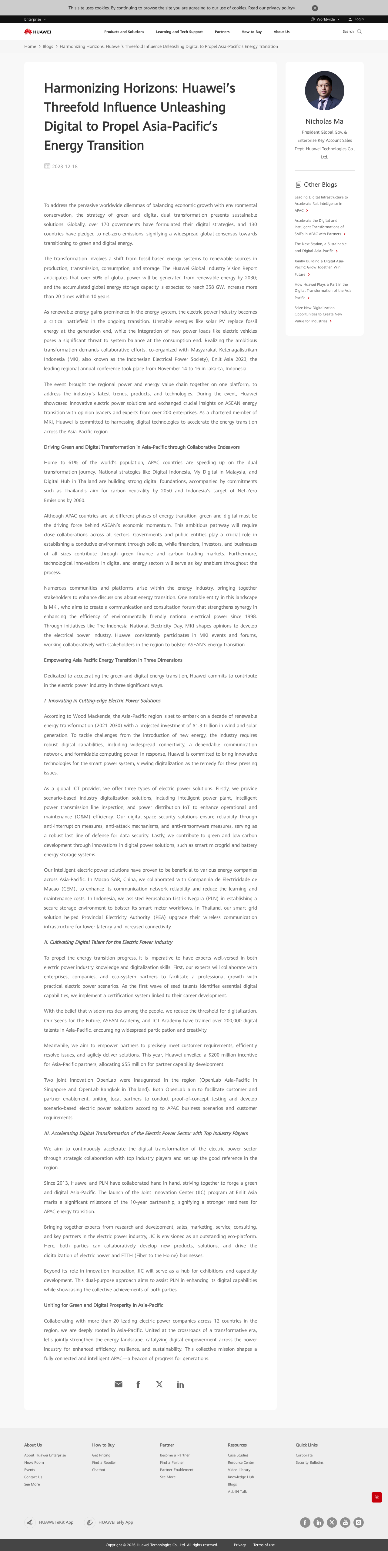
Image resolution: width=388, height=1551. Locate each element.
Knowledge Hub (241, 1477)
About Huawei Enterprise (45, 1455)
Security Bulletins (309, 1462)
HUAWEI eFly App (116, 1522)
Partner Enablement (176, 1470)
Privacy (240, 1545)
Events (29, 1470)
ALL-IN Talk (237, 1491)
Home (30, 46)
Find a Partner (172, 1462)
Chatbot (98, 1470)
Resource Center (241, 1462)
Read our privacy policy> (271, 7)
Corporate (304, 1455)
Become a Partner (175, 1455)
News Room (34, 1462)
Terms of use (264, 1545)
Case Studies (238, 1455)
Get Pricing (101, 1455)
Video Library (239, 1470)
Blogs (48, 46)
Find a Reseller (104, 1462)
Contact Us (33, 1477)
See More (32, 1484)
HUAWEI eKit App (56, 1522)
